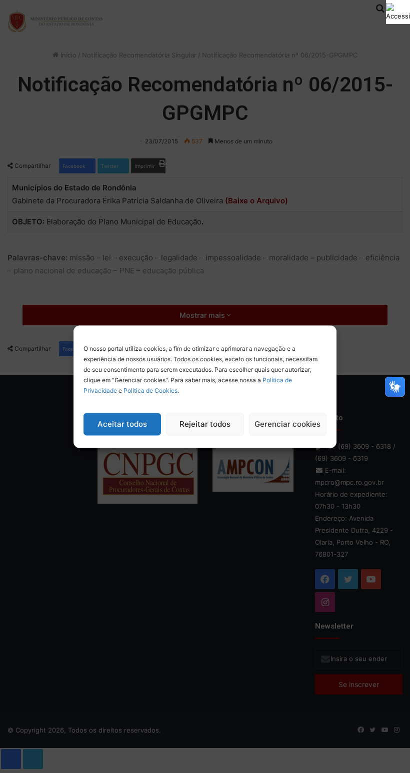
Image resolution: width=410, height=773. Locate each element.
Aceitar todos (122, 424)
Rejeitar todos (205, 424)
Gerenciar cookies (287, 424)
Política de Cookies (151, 390)
